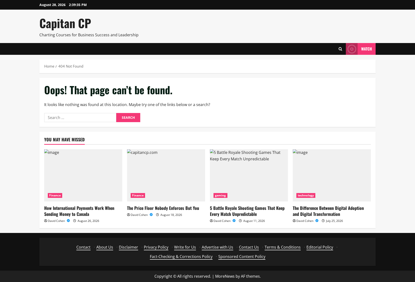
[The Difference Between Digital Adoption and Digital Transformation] (332, 175)
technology (306, 195)
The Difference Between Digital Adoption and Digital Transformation (328, 211)
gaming (220, 195)
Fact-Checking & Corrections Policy (181, 256)
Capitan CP (65, 22)
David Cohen (57, 221)
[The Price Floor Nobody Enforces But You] (166, 175)
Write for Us (185, 247)
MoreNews (225, 276)
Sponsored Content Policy (241, 256)
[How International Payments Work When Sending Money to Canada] (83, 175)
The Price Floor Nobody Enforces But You (163, 208)
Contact (83, 247)
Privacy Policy (156, 247)
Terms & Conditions (283, 247)
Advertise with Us (217, 247)
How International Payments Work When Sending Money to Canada (79, 211)
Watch (366, 49)
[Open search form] (340, 49)
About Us (104, 247)
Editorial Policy (319, 247)
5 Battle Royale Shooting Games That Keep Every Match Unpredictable (247, 211)
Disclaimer (128, 247)
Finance (55, 195)
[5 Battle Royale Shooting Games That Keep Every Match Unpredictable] (249, 175)
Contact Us (249, 247)
